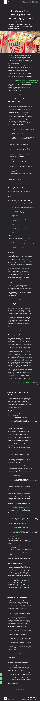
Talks (25, 5)
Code (20, 5)
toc (1, 678)
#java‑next (23, 21)
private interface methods (16, 109)
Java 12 (27, 119)
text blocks (10, 111)
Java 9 (11, 55)
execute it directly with (22, 154)
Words (9, 5)
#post (17, 21)
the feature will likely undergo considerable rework (22, 357)
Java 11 (12, 116)
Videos (14, 5)
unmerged (22, 360)
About (30, 5)
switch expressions (27, 109)
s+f (1, 682)
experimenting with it (12, 122)
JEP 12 (28, 87)
